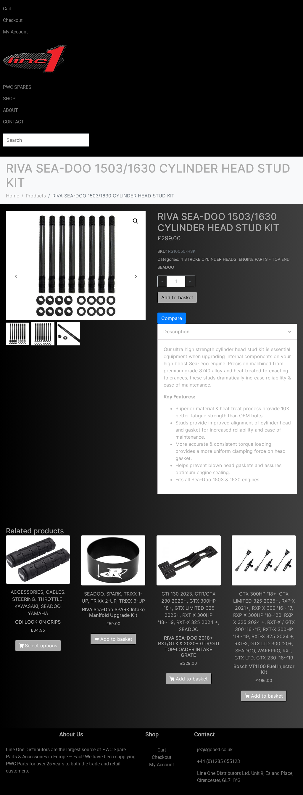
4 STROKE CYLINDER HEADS (208, 259)
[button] (135, 221)
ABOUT (10, 110)
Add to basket (177, 297)
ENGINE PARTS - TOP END (264, 259)
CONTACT (13, 122)
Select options (41, 645)
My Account (15, 32)
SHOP (9, 99)
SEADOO (165, 267)
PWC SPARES (17, 87)
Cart (7, 9)
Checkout (12, 20)
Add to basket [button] (116, 639)
